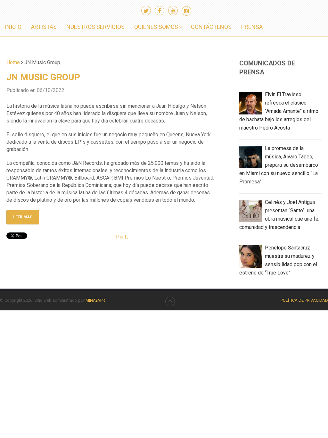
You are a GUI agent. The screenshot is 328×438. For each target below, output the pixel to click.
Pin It (122, 237)
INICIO (13, 26)
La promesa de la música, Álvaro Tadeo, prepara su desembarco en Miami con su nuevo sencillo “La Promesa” (278, 165)
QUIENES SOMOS (156, 26)
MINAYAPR (95, 300)
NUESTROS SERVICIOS (95, 26)
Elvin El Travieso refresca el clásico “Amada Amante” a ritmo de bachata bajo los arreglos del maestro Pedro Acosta (278, 111)
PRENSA (252, 26)
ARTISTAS (44, 26)
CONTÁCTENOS (211, 26)
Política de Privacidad (304, 300)
